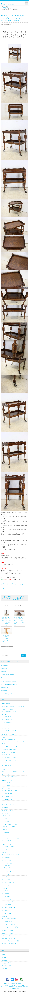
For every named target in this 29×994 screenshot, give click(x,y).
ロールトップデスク (7, 910)
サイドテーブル (6, 865)
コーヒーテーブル (6, 860)
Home (3, 588)
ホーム (3, 954)
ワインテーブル (6, 885)
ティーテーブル (6, 877)
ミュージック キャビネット (9, 730)
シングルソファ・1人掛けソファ (10, 777)
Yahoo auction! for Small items (9, 684)
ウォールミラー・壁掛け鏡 (9, 918)
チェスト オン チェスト (8, 846)
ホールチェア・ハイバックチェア (10, 838)
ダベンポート (5, 893)
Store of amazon (5, 678)
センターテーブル (6, 871)
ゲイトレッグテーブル (8, 785)
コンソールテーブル (7, 863)
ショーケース (5, 725)
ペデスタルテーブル (7, 799)
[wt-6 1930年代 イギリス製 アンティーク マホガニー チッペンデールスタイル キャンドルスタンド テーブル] (6, 613)
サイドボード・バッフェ (8, 737)
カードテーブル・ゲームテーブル (10, 854)
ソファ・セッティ (6, 769)
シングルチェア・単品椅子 (9, 826)
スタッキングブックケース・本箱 (10, 941)
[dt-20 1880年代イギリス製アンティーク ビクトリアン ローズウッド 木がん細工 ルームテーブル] (19, 613)
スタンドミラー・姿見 (8, 921)
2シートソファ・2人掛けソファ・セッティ (13, 771)
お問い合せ (4, 968)
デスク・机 (4, 888)
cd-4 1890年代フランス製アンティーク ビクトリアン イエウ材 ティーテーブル (7, 638)
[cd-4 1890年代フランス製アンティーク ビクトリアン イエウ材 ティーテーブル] (6, 631)
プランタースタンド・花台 (9, 760)
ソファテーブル (6, 874)
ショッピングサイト (7, 963)
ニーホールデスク (6, 896)
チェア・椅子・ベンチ (7, 811)
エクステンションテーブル (9, 782)
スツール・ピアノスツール (8, 739)
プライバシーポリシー (7, 965)
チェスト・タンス (6, 844)
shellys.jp (20, 584)
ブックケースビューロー (8, 899)
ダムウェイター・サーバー (9, 757)
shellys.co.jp (5, 584)
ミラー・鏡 (4, 916)
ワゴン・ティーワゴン (7, 646)
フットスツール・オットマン (9, 746)
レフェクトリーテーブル (8, 804)
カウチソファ (5, 774)
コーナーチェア (7, 815)
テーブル (4, 852)
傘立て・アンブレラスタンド (9, 936)
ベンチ (4, 835)
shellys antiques (5, 24)
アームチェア (5, 813)
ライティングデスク (7, 904)
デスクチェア (6, 818)
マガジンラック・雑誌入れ (9, 943)
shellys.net (13, 584)
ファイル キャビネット (8, 849)
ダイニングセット (6, 788)
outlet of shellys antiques (7, 693)
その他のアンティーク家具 (8, 752)
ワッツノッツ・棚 (6, 765)
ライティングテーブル (8, 882)
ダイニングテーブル (7, 780)
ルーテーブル (5, 802)
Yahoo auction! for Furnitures (8, 681)
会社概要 (4, 957)
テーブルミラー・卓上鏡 (8, 924)
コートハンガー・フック (8, 734)
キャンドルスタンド (7, 857)
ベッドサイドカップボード (9, 711)
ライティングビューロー (8, 907)
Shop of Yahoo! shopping (7, 674)
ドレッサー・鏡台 (6, 913)
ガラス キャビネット (7, 719)
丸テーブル (5, 807)
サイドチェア (5, 821)
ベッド (4, 763)
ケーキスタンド (6, 754)
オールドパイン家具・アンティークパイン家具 (13, 706)
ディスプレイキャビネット (9, 728)
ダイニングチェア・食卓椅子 (9, 824)
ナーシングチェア (6, 832)
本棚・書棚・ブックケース (8, 938)
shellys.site (4, 690)
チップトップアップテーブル (9, 790)
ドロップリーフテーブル (8, 793)
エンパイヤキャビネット (8, 716)
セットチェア (6, 829)
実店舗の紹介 (5, 960)
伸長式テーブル (7, 868)
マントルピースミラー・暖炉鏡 (10, 927)
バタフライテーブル (7, 796)
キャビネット (5, 714)
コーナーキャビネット (8, 722)
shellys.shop (4, 687)
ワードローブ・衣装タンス (8, 930)
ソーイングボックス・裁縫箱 (9, 749)
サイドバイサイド (6, 890)
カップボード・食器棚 (7, 709)
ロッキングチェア (6, 840)
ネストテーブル (6, 879)
